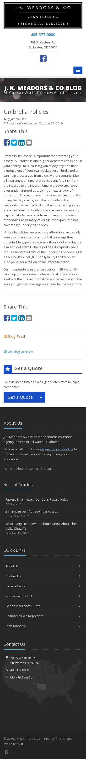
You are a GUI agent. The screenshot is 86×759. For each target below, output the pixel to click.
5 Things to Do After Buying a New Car (32, 513)
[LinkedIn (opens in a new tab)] (21, 142)
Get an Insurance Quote (22, 606)
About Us (12, 566)
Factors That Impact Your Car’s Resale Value (37, 501)
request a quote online (56, 449)
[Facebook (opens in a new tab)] (43, 58)
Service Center (16, 586)
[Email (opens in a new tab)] (29, 142)
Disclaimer (66, 738)
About (20, 469)
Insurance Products (19, 596)
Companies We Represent (24, 616)
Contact (34, 469)
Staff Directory (15, 626)
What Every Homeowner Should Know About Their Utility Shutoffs (41, 529)
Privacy (49, 738)
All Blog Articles (20, 351)
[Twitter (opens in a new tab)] (14, 142)
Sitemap (48, 469)
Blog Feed (16, 336)
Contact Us (13, 576)
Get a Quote (20, 397)
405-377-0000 (19, 670)
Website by (14, 744)
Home (8, 469)
